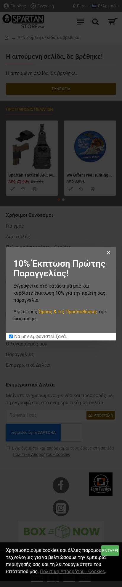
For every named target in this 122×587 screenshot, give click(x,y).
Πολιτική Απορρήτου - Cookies (72, 571)
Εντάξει (110, 550)
